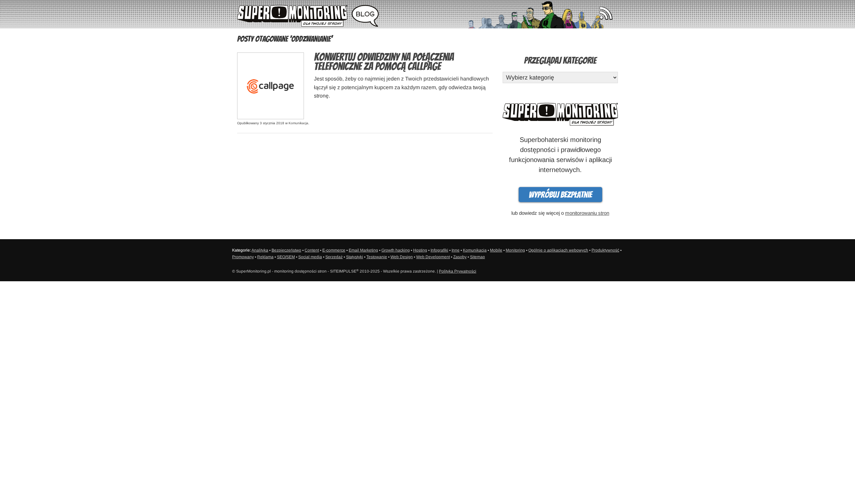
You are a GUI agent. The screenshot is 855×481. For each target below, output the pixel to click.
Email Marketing (363, 250)
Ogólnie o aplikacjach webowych (558, 250)
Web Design (401, 257)
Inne (456, 250)
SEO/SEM (286, 257)
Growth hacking (395, 250)
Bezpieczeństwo (286, 250)
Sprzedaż (334, 257)
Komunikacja (298, 123)
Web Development (433, 257)
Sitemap (477, 257)
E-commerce (333, 250)
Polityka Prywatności (457, 271)
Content (312, 250)
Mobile (496, 250)
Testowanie (376, 257)
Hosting (420, 250)
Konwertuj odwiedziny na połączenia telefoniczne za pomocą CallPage (384, 61)
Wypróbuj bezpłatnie (560, 194)
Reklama (265, 257)
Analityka (259, 250)
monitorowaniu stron (587, 213)
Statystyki (354, 257)
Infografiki (439, 250)
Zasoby (460, 257)
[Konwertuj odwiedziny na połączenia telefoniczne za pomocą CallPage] (270, 85)
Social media (310, 257)
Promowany (243, 257)
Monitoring (515, 250)
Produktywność (605, 250)
